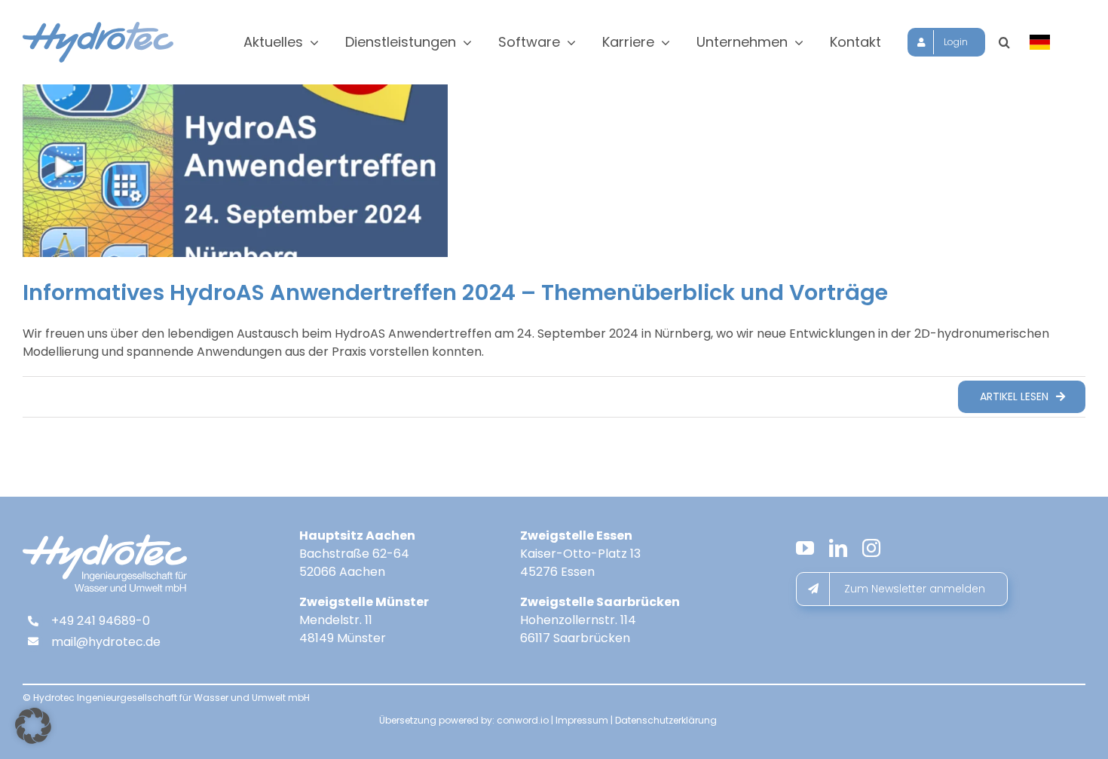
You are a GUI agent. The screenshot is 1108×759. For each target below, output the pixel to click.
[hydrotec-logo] (98, 27)
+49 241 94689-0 (100, 620)
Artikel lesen (1014, 396)
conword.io (523, 720)
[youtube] (805, 548)
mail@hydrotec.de (106, 641)
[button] (1004, 42)
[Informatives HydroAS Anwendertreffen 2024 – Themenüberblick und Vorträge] (235, 170)
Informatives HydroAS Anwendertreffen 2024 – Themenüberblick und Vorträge (455, 292)
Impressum (582, 720)
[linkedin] (838, 548)
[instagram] (871, 548)
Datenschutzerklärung (666, 720)
